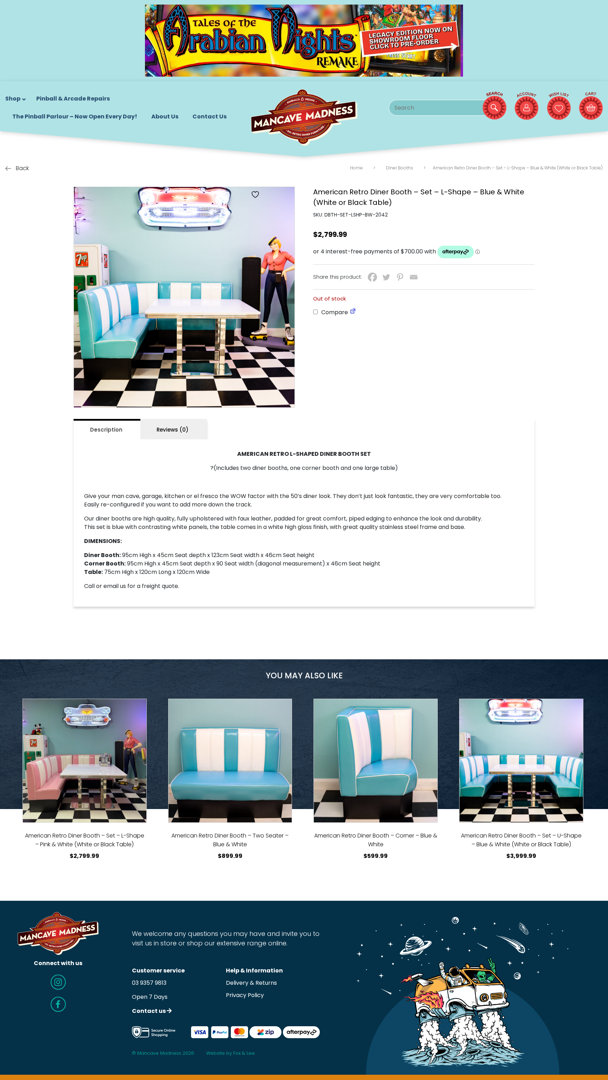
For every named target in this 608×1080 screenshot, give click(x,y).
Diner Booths (399, 168)
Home (356, 168)
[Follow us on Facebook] (58, 1004)
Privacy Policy (245, 995)
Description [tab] (106, 429)
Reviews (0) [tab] (173, 429)
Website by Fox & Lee (230, 1053)
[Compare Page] (352, 312)
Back (21, 168)
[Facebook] (372, 277)
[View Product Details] (85, 761)
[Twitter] (386, 277)
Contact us (149, 1011)
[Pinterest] (400, 277)
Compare (334, 312)
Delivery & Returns (251, 983)
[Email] (413, 277)
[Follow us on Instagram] (58, 982)
